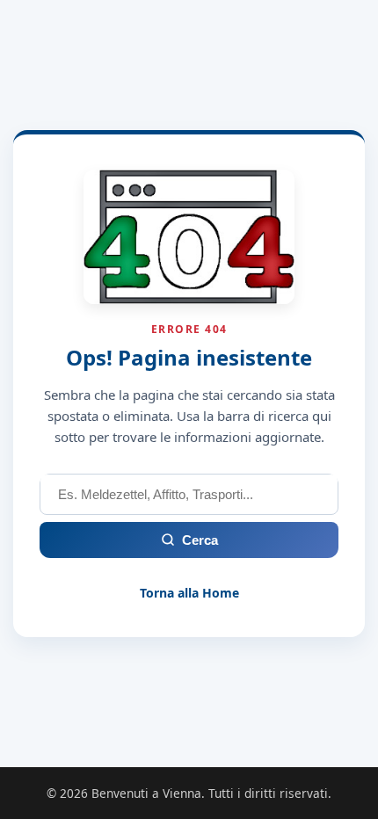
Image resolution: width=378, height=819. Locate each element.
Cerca (200, 540)
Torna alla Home (189, 592)
